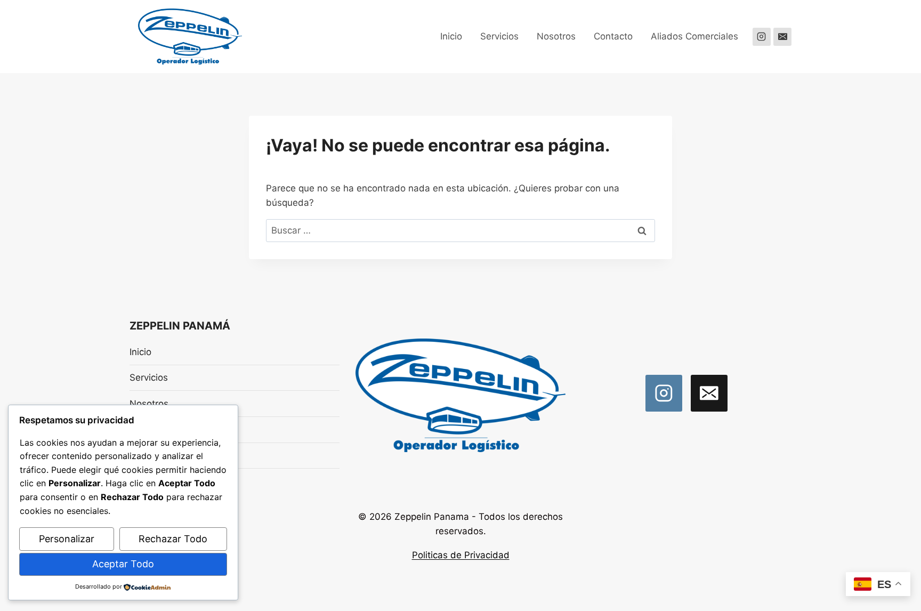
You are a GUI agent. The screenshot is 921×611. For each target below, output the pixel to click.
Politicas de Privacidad (461, 555)
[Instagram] (762, 37)
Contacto (613, 36)
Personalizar (66, 538)
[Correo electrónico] (782, 37)
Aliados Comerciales (694, 36)
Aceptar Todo (123, 563)
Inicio (451, 36)
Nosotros (556, 36)
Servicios (499, 36)
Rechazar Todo (173, 538)
